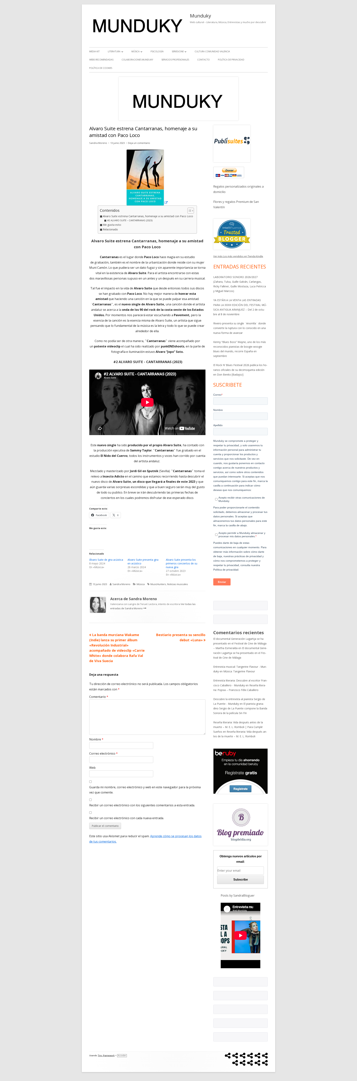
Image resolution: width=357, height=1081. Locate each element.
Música (135, 51)
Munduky (200, 15)
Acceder (122, 1055)
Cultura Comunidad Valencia (212, 51)
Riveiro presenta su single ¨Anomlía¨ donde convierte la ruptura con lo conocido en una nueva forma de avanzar (239, 328)
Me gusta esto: (112, 224)
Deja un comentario (139, 143)
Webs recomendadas (101, 59)
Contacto (203, 59)
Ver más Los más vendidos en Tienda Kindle (238, 256)
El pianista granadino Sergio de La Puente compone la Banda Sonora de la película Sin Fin (240, 708)
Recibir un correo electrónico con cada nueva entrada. (126, 818)
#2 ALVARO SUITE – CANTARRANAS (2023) (129, 220)
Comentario (98, 697)
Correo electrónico (103, 753)
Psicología (157, 51)
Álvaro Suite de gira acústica (106, 559)
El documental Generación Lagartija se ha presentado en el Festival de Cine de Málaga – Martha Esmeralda (239, 643)
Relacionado (110, 229)
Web (92, 768)
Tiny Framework (106, 1055)
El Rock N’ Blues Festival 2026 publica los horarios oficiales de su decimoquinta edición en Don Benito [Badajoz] (240, 369)
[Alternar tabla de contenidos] (189, 210)
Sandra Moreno (98, 143)
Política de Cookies (100, 68)
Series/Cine (178, 51)
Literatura (114, 51)
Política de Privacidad (231, 59)
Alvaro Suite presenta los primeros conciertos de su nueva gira (181, 563)
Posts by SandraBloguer (238, 895)
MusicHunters (158, 584)
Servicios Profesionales (175, 59)
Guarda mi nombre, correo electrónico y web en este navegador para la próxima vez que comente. (145, 790)
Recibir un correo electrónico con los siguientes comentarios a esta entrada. (142, 805)
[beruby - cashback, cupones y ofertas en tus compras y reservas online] (240, 771)
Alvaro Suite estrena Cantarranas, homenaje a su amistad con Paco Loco (148, 216)
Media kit (94, 51)
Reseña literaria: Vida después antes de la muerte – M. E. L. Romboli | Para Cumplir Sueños (238, 727)
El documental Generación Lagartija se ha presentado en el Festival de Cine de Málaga (240, 652)
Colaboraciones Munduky (137, 59)
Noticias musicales (177, 584)
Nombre (96, 739)
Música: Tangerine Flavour (239, 671)
